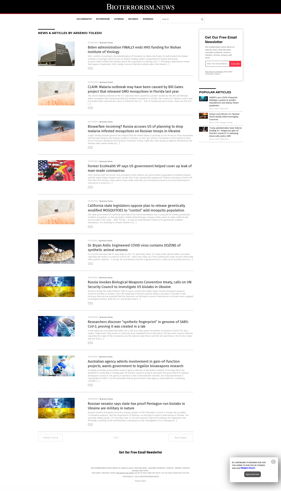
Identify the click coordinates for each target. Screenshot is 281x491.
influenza (133, 19)
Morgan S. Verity (226, 123)
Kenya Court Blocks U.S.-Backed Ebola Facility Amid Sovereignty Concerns (224, 117)
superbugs (148, 19)
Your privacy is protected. (214, 72)
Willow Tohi (224, 109)
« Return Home (50, 437)
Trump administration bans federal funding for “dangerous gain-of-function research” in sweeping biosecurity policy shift (225, 132)
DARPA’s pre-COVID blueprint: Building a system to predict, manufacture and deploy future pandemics (224, 101)
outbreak (119, 19)
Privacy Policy (140, 481)
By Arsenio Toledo (106, 43)
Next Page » (181, 437)
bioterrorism (103, 19)
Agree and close (252, 474)
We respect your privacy (125, 473)
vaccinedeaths (84, 19)
